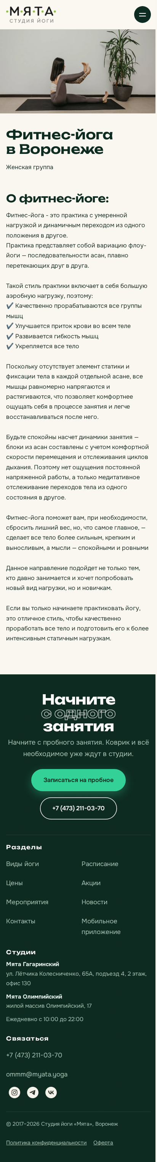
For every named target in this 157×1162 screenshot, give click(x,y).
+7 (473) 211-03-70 (78, 808)
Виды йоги (22, 864)
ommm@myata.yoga (36, 1074)
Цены (14, 883)
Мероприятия (27, 902)
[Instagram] (14, 1092)
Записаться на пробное (78, 780)
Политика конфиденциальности (46, 1142)
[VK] (51, 1092)
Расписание (100, 864)
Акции (91, 883)
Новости (94, 902)
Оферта (103, 1142)
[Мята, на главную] (31, 14)
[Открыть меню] (142, 14)
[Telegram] (32, 1092)
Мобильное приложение (101, 926)
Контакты (20, 921)
